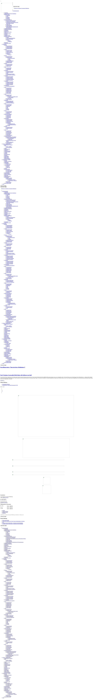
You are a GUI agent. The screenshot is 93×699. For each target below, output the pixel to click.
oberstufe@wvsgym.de (3, 502)
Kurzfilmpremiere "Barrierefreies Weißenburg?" (12, 367)
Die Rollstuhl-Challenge (6, 384)
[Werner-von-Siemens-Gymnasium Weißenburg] (21, 8)
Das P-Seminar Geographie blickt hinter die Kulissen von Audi (16, 375)
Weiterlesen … (2, 380)
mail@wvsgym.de (5, 497)
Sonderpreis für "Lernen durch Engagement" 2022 (10, 385)
